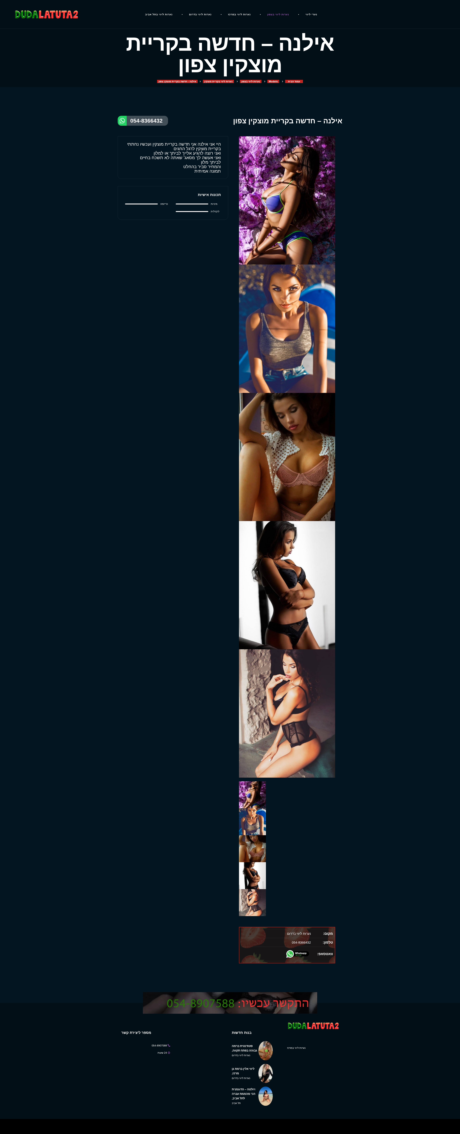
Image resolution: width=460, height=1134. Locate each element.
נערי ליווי (311, 14)
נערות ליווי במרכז (239, 14)
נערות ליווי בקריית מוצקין (218, 81)
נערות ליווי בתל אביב (158, 14)
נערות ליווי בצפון (278, 14)
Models (273, 81)
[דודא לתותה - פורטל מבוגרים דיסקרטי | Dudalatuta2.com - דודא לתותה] (48, 14)
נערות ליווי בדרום (200, 14)
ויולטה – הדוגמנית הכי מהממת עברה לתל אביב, (243, 1094)
